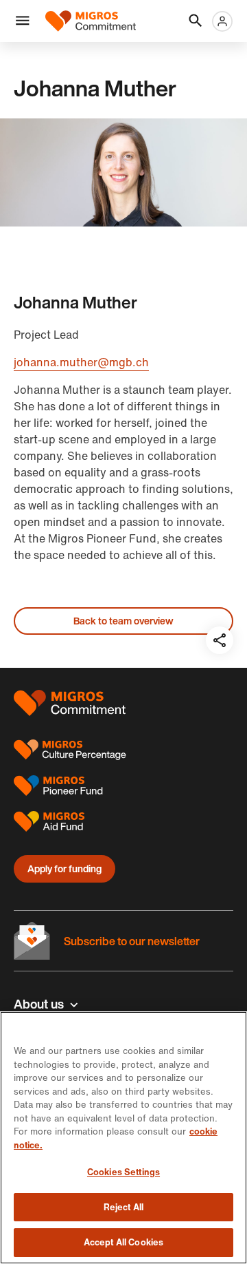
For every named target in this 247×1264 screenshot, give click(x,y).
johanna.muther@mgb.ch (81, 362)
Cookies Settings (123, 1172)
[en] (90, 21)
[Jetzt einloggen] (222, 21)
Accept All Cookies (123, 1242)
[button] (22, 21)
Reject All (123, 1207)
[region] (123, 1137)
